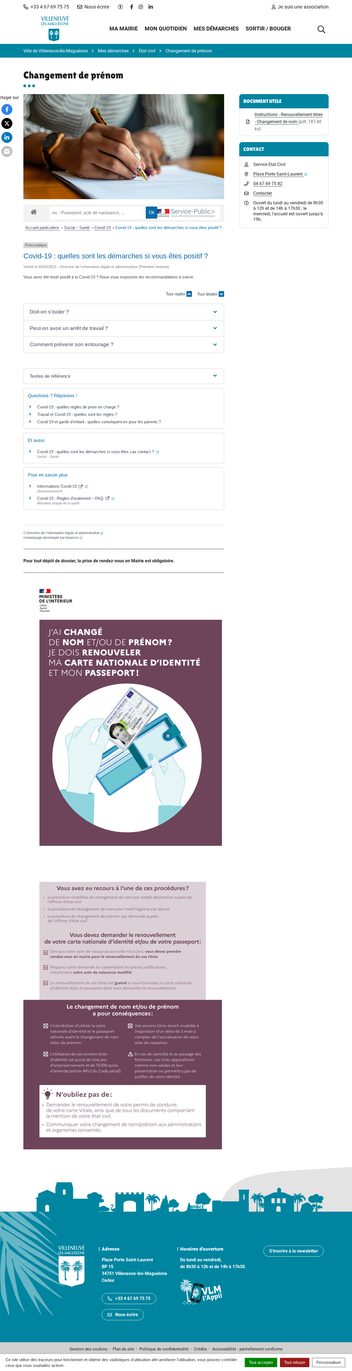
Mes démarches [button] (216, 28)
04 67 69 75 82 (267, 183)
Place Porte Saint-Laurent (280, 174)
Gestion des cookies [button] (89, 1349)
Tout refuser (294, 1362)
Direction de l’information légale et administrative (65, 533)
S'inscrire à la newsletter (293, 1251)
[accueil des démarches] (34, 211)
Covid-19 (103, 227)
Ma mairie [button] (123, 28)
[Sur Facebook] (6, 109)
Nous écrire (126, 1314)
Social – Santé (77, 227)
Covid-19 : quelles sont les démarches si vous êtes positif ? (168, 227)
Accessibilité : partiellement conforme (247, 1349)
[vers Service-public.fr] (185, 213)
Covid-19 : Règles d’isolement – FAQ (75, 498)
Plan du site (123, 1349)
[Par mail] (6, 151)
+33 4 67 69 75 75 (132, 1298)
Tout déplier (208, 295)
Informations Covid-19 (62, 486)
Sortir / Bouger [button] (268, 28)
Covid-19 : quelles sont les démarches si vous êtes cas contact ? (98, 451)
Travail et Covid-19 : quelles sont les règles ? (77, 414)
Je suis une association (303, 7)
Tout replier (176, 294)
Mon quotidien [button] (166, 28)
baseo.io (74, 538)
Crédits (200, 1349)
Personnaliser (328, 1362)
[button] (46, 7)
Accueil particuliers (42, 227)
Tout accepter (261, 1362)
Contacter (262, 193)
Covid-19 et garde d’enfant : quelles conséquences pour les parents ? (99, 421)
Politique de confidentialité (164, 1349)
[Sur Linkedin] (6, 137)
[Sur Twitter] (6, 123)
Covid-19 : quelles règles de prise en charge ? (78, 407)
